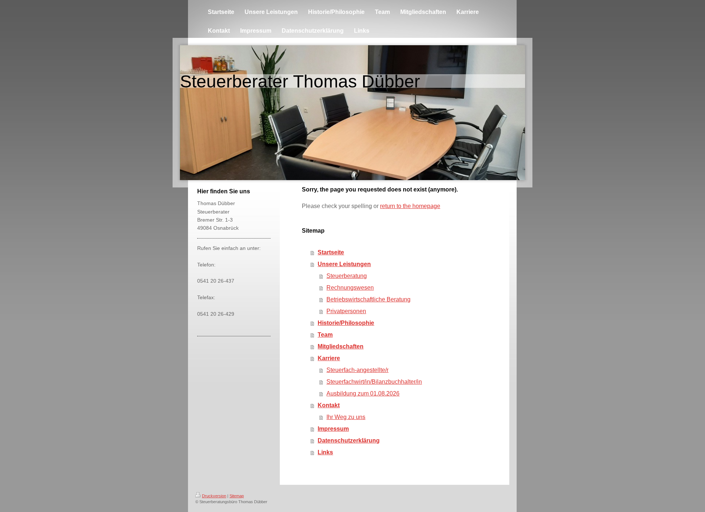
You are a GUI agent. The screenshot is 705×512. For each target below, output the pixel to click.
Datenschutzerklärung (349, 440)
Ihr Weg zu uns (345, 417)
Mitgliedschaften (341, 346)
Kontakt (329, 405)
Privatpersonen (346, 311)
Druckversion (214, 496)
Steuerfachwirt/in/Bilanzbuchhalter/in (374, 382)
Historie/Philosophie (346, 323)
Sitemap (236, 496)
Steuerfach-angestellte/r (357, 370)
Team (325, 335)
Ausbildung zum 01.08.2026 (363, 393)
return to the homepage (410, 206)
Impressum (333, 429)
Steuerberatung (346, 276)
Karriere (329, 358)
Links (325, 452)
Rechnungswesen (350, 287)
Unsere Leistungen (344, 264)
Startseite (331, 252)
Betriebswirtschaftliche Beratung (368, 299)
